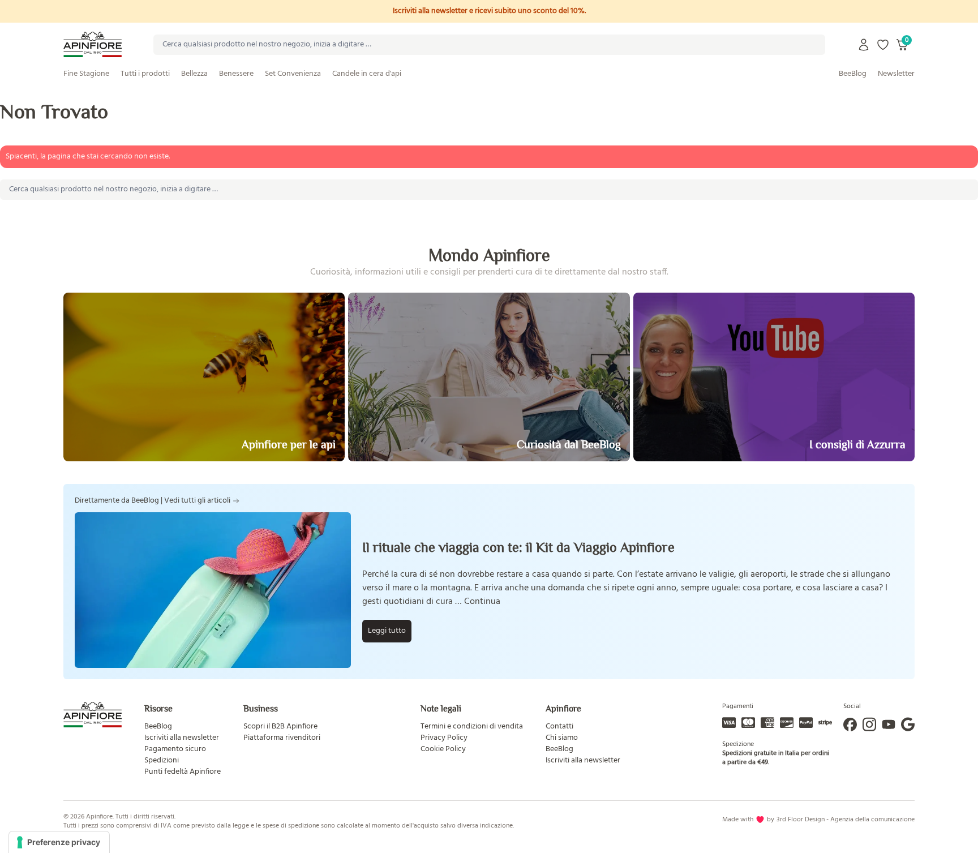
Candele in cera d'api (366, 73)
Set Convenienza (293, 73)
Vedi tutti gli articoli (197, 501)
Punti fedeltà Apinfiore (182, 771)
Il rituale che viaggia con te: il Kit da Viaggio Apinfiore (518, 547)
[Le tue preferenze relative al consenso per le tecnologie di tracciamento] (59, 842)
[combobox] (489, 45)
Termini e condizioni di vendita (472, 726)
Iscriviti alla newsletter (181, 737)
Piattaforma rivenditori (281, 737)
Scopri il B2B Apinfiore (280, 726)
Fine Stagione (86, 73)
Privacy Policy (444, 737)
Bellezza (194, 73)
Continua (482, 601)
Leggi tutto (387, 630)
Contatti (559, 726)
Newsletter (896, 73)
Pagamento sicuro (175, 749)
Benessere (236, 73)
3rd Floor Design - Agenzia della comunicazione (846, 819)
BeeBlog (853, 73)
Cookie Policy (443, 749)
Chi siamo (562, 737)
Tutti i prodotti (145, 73)
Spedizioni (161, 760)
